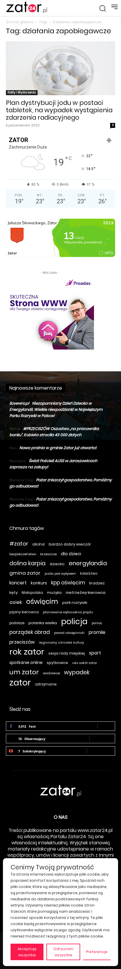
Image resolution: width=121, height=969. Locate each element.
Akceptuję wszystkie (27, 952)
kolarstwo (88, 573)
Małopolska (32, 592)
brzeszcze (48, 554)
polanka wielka (42, 623)
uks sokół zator (84, 662)
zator (20, 682)
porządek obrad (29, 632)
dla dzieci (71, 554)
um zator (24, 672)
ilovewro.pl (19, 403)
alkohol (38, 544)
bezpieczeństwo (22, 554)
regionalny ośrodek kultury (61, 642)
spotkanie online (26, 662)
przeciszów (22, 642)
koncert (18, 583)
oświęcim (42, 602)
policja (74, 621)
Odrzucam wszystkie (63, 952)
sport (95, 653)
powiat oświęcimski (69, 633)
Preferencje (96, 951)
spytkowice (57, 662)
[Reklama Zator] (50, 313)
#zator (18, 543)
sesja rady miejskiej (66, 653)
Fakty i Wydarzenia (22, 92)
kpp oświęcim (68, 583)
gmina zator (25, 573)
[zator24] (26, 8)
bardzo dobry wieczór (70, 544)
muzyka (54, 592)
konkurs (39, 583)
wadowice (51, 673)
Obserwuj (102, 738)
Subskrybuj (101, 751)
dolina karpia (27, 563)
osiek (15, 602)
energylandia (88, 563)
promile (97, 632)
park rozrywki (74, 602)
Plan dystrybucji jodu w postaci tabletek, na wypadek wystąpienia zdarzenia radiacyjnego (59, 110)
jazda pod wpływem (60, 573)
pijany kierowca (24, 611)
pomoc (97, 623)
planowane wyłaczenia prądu (68, 612)
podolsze (16, 623)
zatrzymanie (45, 684)
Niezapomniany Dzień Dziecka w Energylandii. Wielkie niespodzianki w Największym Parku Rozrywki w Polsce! (55, 409)
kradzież (97, 583)
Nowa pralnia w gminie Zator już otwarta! (58, 448)
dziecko (57, 563)
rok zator (26, 652)
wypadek (77, 672)
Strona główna (19, 21)
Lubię (106, 726)
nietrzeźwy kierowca (85, 592)
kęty (13, 592)
